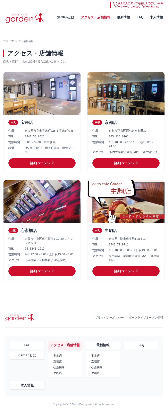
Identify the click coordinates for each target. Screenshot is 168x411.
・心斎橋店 (57, 367)
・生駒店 (56, 373)
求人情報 (156, 17)
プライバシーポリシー (109, 317)
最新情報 (123, 17)
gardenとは (65, 17)
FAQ (140, 17)
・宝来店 (56, 355)
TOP (5, 41)
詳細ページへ (40, 163)
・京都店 (56, 361)
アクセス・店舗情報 (95, 17)
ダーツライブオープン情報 (146, 317)
